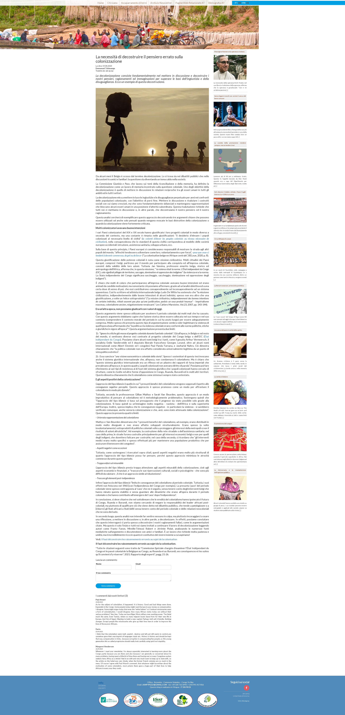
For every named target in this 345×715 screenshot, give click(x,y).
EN (239, 3)
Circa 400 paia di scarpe (222, 239)
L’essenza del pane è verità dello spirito (228, 330)
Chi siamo (112, 2)
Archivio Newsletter (161, 2)
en (184, 687)
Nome (98, 564)
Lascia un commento (106, 560)
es (190, 687)
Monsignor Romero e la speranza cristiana (229, 52)
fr (187, 687)
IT (236, 3)
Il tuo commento (103, 573)
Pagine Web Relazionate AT (190, 2)
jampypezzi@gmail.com (154, 685)
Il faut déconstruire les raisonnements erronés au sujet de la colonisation (139, 539)
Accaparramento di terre (134, 2)
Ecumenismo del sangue (223, 424)
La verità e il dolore (221, 377)
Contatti (102, 688)
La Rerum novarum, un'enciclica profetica (229, 286)
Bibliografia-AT (216, 2)
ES (247, 3)
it (181, 687)
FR (243, 3)
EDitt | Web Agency (243, 701)
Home (100, 2)
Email (138, 564)
